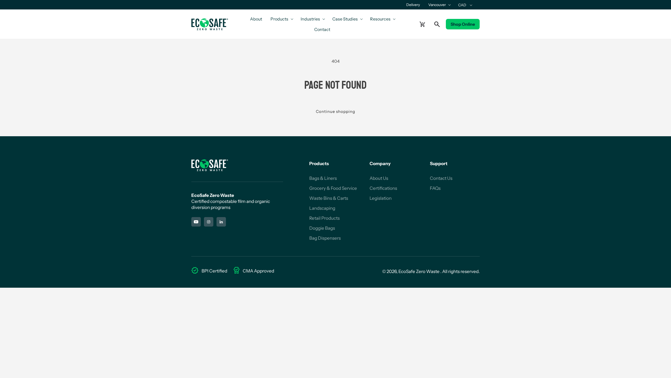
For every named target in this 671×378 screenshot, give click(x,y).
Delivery (413, 4)
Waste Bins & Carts (328, 198)
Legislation (381, 198)
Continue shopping (335, 111)
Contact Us (441, 178)
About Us (379, 178)
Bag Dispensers (325, 238)
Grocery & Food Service (333, 188)
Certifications (383, 188)
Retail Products (324, 218)
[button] (439, 5)
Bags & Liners (323, 178)
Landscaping (322, 208)
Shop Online (463, 24)
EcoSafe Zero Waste (419, 271)
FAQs (435, 188)
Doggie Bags (322, 228)
